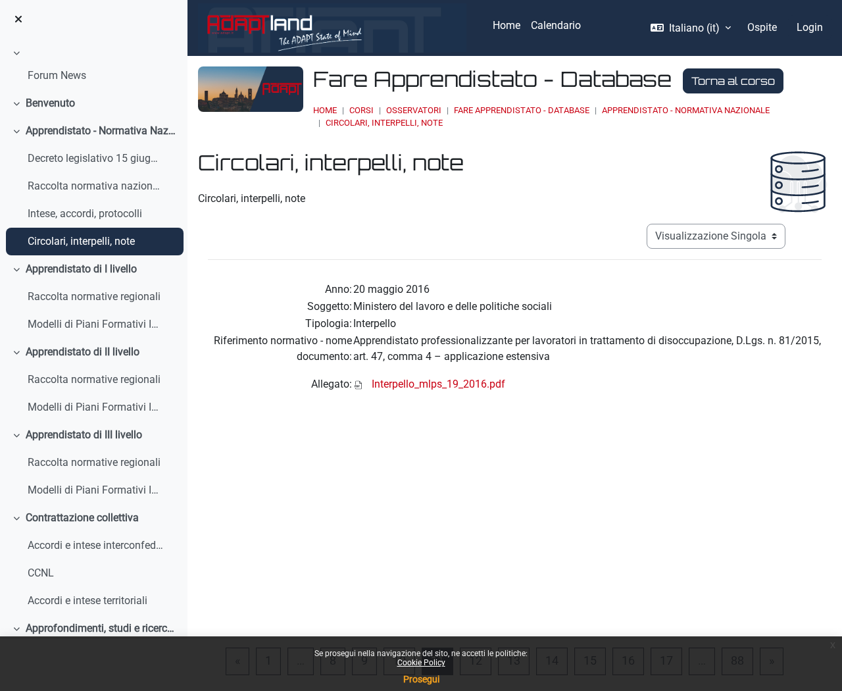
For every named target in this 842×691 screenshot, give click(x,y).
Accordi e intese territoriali (87, 600)
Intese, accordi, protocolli (85, 213)
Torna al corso (733, 81)
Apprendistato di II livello (82, 352)
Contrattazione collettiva (82, 517)
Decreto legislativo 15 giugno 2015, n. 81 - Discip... (96, 158)
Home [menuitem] (506, 25)
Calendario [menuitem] (556, 25)
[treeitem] (93, 66)
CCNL (41, 573)
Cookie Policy (421, 662)
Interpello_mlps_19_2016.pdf (438, 384)
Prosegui (421, 679)
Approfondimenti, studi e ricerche (102, 628)
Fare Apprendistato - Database (521, 110)
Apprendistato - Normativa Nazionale (102, 130)
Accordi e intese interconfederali (96, 545)
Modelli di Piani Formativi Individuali (96, 324)
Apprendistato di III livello (84, 434)
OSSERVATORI (413, 110)
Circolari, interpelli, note (81, 241)
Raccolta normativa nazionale (96, 186)
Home (325, 110)
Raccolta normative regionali (94, 296)
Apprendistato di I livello (81, 269)
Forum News (57, 75)
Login (810, 27)
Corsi (361, 110)
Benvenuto (50, 103)
